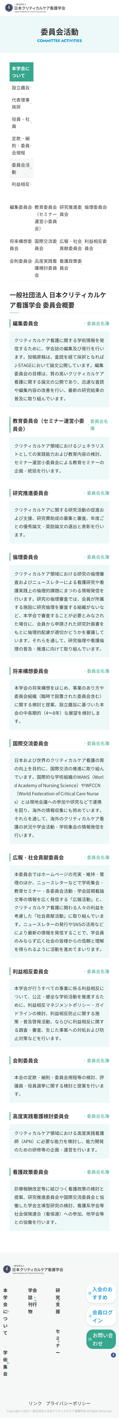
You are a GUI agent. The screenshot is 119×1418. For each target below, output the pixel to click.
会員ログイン (102, 1316)
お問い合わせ (103, 1339)
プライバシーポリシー (68, 1403)
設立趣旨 (21, 87)
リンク (35, 1403)
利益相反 (21, 184)
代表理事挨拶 (21, 103)
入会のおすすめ (102, 1293)
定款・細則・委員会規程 (21, 145)
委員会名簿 (98, 323)
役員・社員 (21, 122)
